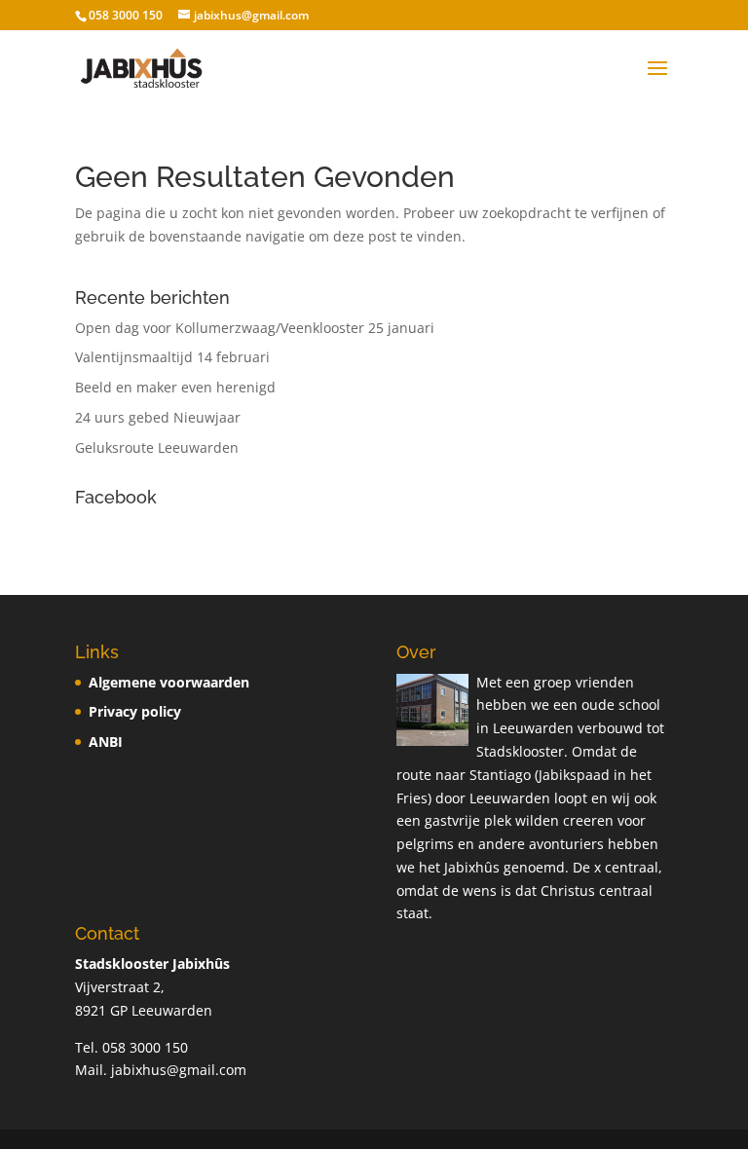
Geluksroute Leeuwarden (157, 447)
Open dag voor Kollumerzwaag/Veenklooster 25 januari (254, 327)
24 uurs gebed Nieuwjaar (158, 417)
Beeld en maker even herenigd (175, 387)
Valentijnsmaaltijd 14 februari (172, 357)
